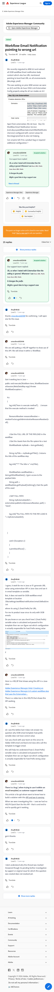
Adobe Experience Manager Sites (14, 11)
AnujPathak (15, 60)
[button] (13, 54)
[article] (27, 279)
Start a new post (22, 233)
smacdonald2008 (19, 153)
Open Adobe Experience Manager (24, 28)
